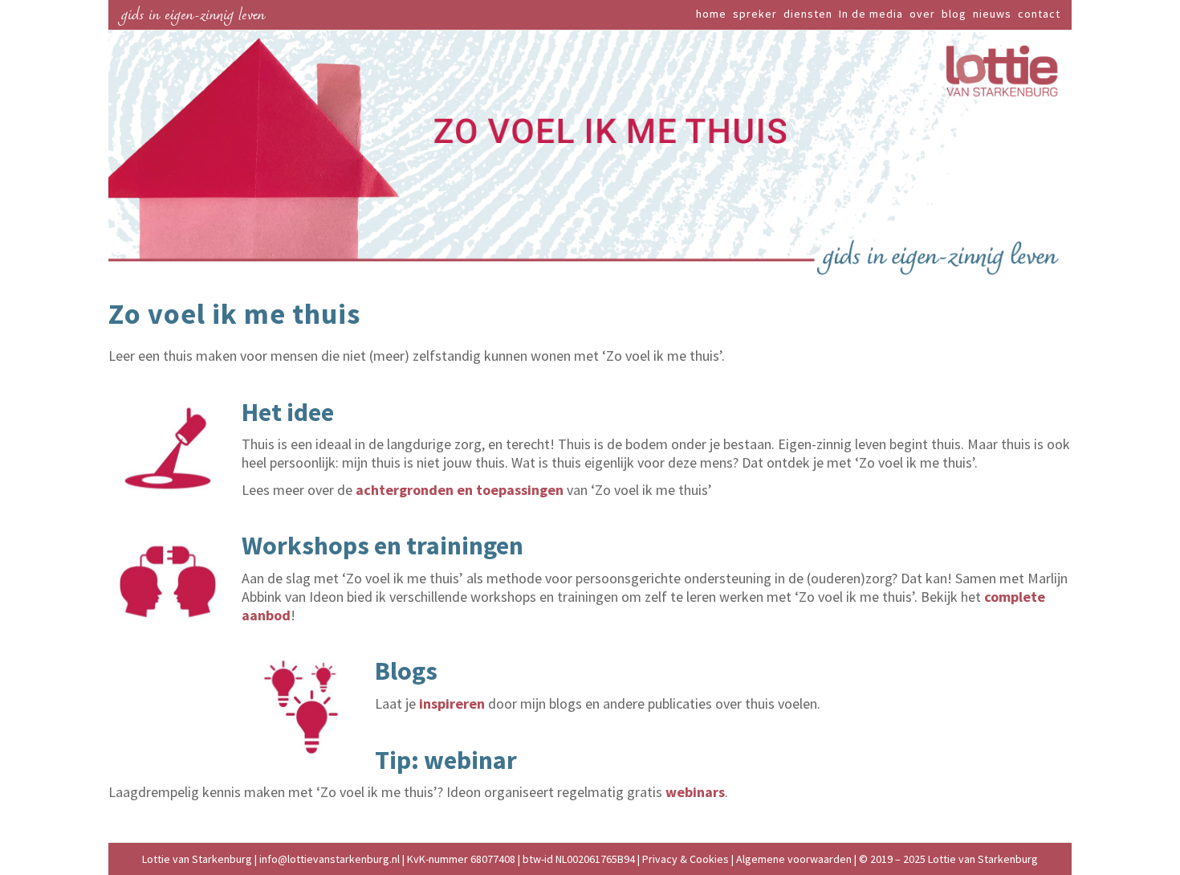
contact (1039, 13)
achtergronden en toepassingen (460, 489)
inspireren (452, 703)
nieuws (992, 13)
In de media (871, 13)
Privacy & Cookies (685, 859)
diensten (807, 13)
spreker (755, 13)
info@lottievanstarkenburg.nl (330, 859)
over (922, 13)
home (711, 13)
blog (954, 13)
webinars (695, 792)
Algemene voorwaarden (794, 859)
